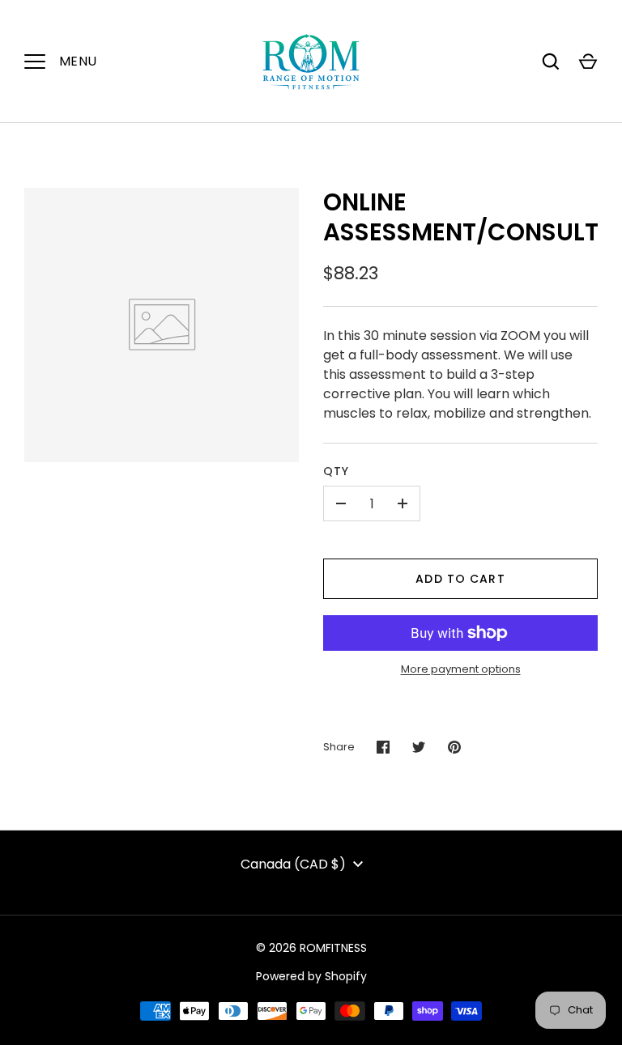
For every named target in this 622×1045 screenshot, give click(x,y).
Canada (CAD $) (293, 864)
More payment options (461, 669)
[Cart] (588, 61)
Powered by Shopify (311, 976)
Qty (336, 471)
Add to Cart (460, 579)
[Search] (551, 61)
